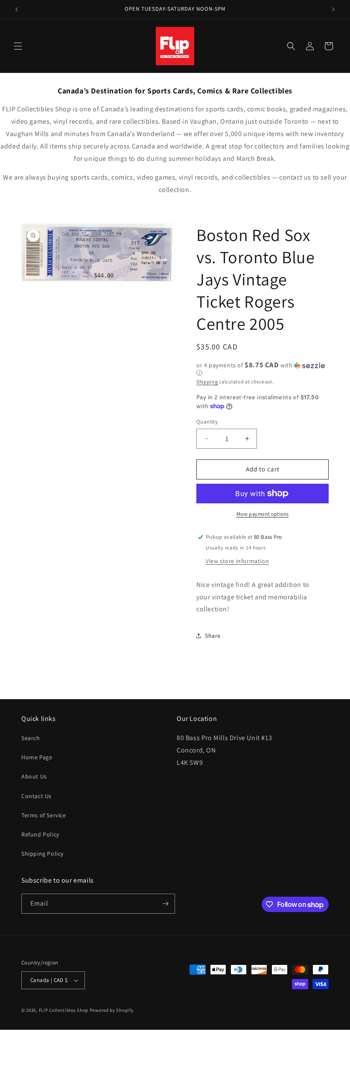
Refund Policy (40, 834)
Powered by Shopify (112, 1010)
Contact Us (36, 796)
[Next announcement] (333, 9)
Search (30, 738)
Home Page (36, 757)
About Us (34, 776)
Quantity (207, 421)
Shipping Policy (42, 853)
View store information (237, 561)
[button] (18, 46)
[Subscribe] (165, 904)
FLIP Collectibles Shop (63, 1010)
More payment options (262, 514)
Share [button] (213, 635)
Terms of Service (43, 815)
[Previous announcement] (16, 9)
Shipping (207, 381)
